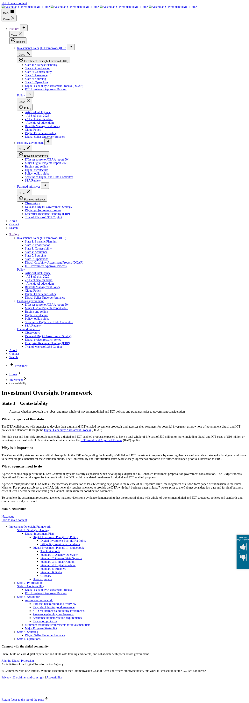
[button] (8, 516)
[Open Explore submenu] (24, 28)
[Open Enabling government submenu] (48, 141)
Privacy (6, 677)
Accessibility (54, 677)
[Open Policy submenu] (29, 94)
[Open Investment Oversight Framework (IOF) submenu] (71, 47)
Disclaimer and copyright (28, 677)
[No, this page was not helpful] (243, 557)
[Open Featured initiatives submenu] (45, 185)
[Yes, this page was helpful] (243, 546)
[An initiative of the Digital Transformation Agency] (99, 6)
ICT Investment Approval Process (101, 440)
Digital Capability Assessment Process (67, 430)
